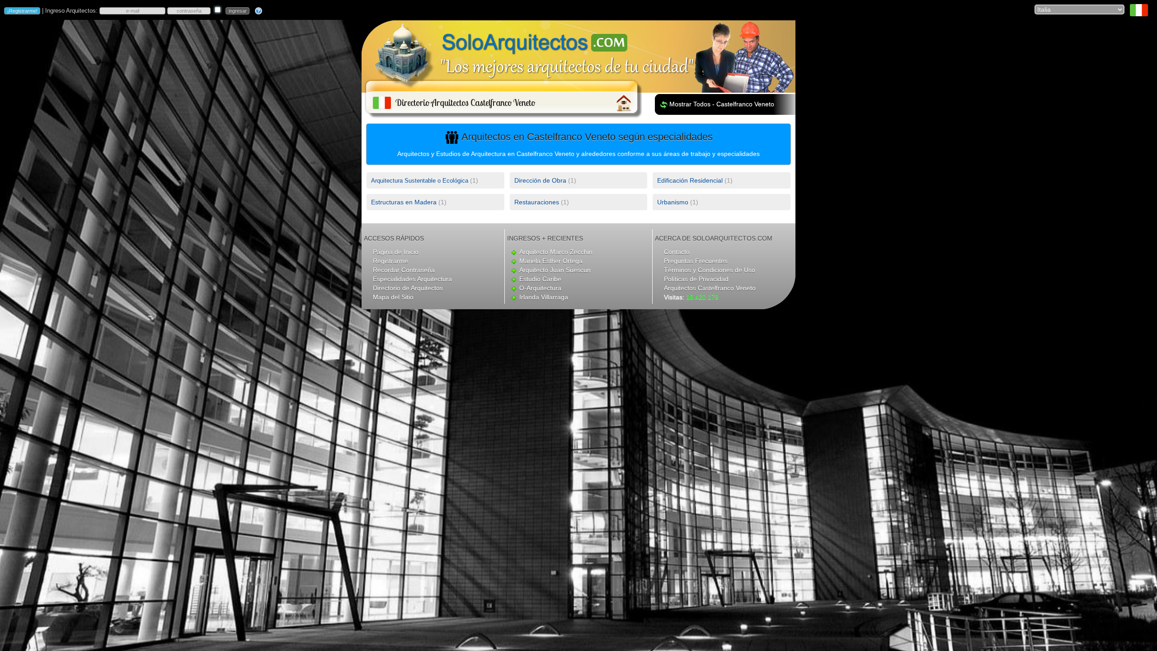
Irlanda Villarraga (543, 297)
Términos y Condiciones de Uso (709, 270)
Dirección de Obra (540, 180)
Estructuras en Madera (404, 202)
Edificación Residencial (690, 180)
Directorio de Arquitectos (408, 288)
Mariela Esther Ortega (551, 260)
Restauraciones (536, 202)
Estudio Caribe (540, 279)
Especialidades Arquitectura (412, 279)
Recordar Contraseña (404, 270)
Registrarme (390, 260)
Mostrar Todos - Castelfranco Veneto (721, 104)
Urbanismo (672, 202)
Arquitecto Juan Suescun (555, 270)
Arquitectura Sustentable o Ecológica (419, 180)
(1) (424, 180)
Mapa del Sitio (393, 297)
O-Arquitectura (540, 288)
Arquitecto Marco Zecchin (556, 251)
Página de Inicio (396, 251)
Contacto (677, 251)
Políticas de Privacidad (696, 279)
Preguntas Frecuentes (696, 260)
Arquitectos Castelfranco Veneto (710, 288)
